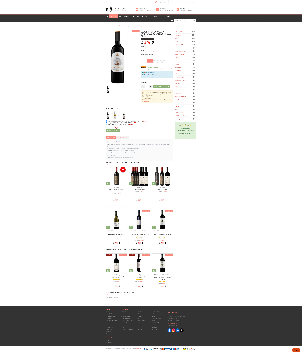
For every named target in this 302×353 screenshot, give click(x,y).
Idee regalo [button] (135, 16)
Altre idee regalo (180, 77)
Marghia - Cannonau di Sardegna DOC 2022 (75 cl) (127, 121)
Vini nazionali (179, 103)
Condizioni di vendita (111, 320)
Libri (177, 109)
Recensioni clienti (165, 16)
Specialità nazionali (181, 96)
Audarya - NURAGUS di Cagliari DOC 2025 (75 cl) (122, 123)
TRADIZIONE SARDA (139, 189)
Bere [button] (120, 16)
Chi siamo (171, 2)
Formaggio (179, 67)
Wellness (178, 70)
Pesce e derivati (180, 54)
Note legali (109, 333)
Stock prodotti (179, 119)
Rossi (123, 26)
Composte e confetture (182, 80)
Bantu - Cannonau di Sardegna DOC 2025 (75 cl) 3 (162, 236)
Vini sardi (117, 26)
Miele (177, 57)
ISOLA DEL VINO (162, 189)
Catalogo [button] (114, 16)
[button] (156, 2)
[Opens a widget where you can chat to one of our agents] (296, 350)
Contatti (108, 325)
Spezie (178, 83)
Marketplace (179, 2)
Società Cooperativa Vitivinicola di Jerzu (151, 52)
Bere (112, 26)
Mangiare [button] (127, 16)
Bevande (178, 93)
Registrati (165, 2)
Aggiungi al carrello (162, 86)
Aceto (177, 74)
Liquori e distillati (180, 45)
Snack (177, 99)
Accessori (178, 90)
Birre (177, 106)
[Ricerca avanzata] (172, 20)
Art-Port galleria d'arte (181, 116)
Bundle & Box (179, 32)
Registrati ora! (109, 342)
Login (160, 2)
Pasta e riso (179, 61)
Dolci (177, 38)
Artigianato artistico (181, 51)
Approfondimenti (110, 314)
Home (107, 26)
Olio (177, 41)
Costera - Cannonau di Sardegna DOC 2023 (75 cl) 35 (117, 277)
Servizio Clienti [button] (186, 2)
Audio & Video (179, 112)
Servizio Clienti (145, 101)
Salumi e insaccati (180, 86)
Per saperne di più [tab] (122, 137)
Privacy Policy (109, 327)
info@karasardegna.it (173, 323)
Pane (177, 64)
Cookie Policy (109, 329)
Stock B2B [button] (154, 16)
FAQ (107, 322)
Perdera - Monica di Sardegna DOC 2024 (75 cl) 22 (139, 277)
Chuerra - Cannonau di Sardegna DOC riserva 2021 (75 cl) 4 (139, 236)
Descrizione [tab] (111, 137)
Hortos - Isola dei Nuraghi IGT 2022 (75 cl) (120, 124)
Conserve (178, 48)
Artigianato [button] (145, 16)
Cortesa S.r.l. (178, 315)
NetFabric (138, 348)
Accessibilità (109, 331)
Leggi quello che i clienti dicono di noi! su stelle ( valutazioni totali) (185, 132)
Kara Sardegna (150, 38)
